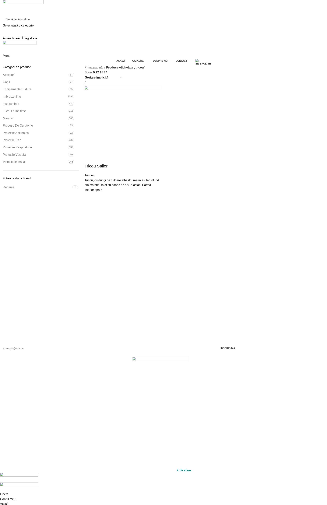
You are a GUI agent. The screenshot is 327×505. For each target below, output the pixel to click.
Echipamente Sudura (17, 89)
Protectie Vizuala (14, 154)
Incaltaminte (11, 103)
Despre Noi (160, 424)
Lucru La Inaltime (14, 111)
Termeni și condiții (161, 454)
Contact (161, 432)
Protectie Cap (12, 140)
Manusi (8, 118)
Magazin (161, 415)
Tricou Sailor (96, 166)
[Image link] (160, 367)
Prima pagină (94, 67)
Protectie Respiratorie (17, 147)
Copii (6, 82)
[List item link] (160, 390)
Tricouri (90, 175)
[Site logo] (23, 7)
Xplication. (184, 470)
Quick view (89, 197)
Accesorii (9, 74)
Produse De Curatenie (18, 125)
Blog (161, 441)
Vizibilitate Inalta (14, 161)
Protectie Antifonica (16, 133)
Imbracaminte (12, 96)
